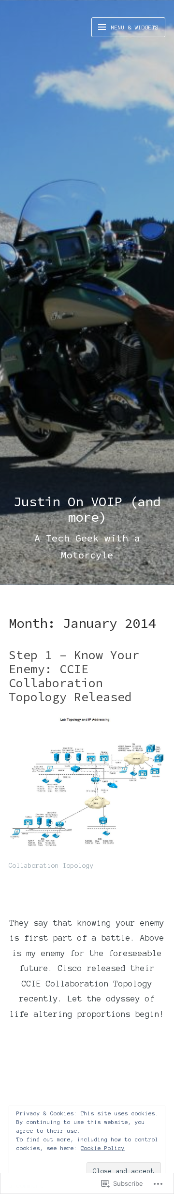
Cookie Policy (103, 1148)
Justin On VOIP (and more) (87, 509)
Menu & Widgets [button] (133, 27)
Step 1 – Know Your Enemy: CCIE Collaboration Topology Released (74, 675)
